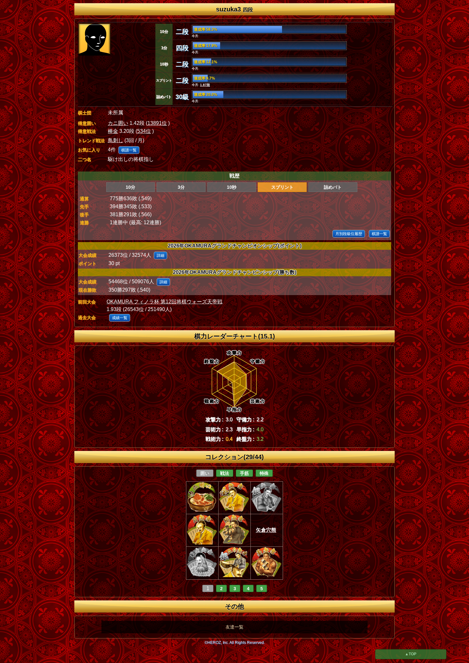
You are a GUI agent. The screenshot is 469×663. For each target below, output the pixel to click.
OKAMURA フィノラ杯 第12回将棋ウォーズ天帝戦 (164, 301)
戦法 (224, 473)
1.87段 (205, 85)
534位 (144, 131)
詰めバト (333, 187)
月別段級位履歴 (348, 234)
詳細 (160, 255)
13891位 (157, 123)
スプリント (282, 187)
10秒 (231, 187)
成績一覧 (119, 318)
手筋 (244, 473)
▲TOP (410, 654)
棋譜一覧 (129, 150)
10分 (130, 187)
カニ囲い (118, 123)
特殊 (264, 473)
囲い (204, 473)
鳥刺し (115, 140)
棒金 (113, 131)
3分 (181, 187)
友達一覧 (234, 626)
